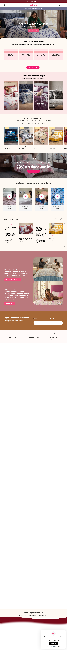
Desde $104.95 (7, 148)
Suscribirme (48, 323)
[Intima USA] (33, 5)
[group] (33, 1)
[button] (59, 5)
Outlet (26, 626)
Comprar (9, 208)
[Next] (62, 1)
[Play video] (9, 196)
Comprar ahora (33, 30)
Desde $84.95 (21, 148)
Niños (26, 624)
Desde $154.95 (52, 148)
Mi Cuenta (38, 625)
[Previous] (4, 1)
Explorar (9, 107)
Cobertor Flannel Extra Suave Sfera (9, 147)
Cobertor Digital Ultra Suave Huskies (24, 147)
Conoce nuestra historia (12, 279)
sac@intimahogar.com (43, 615)
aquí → (41, 8)
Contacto (38, 623)
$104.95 (35, 148)
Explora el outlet (33, 171)
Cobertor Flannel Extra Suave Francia (40, 147)
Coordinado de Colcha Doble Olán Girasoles (55, 147)
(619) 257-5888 (27, 615)
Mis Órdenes (38, 627)
